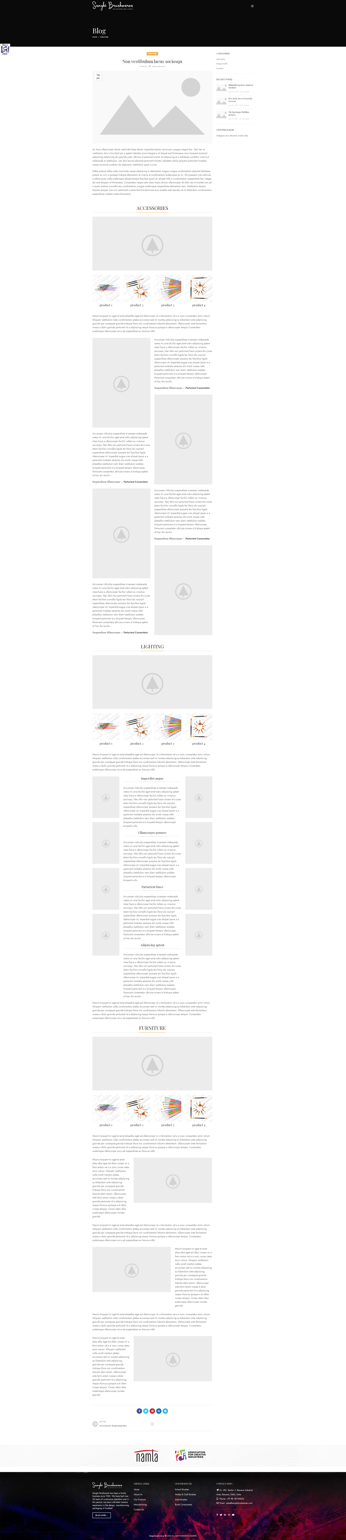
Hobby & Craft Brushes (185, 1494)
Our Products (140, 1499)
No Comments (244, 92)
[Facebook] (139, 1411)
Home (94, 37)
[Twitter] (146, 1411)
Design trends (221, 63)
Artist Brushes (181, 1499)
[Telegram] (165, 1411)
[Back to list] (152, 1424)
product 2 (136, 305)
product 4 (198, 305)
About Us (138, 1494)
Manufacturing (140, 1504)
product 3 (167, 305)
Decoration (220, 59)
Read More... (101, 1515)
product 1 (106, 305)
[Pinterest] (152, 1411)
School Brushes (182, 1489)
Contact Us (139, 1509)
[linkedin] (159, 1411)
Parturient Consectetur (136, 481)
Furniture (104, 37)
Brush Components (183, 1504)
